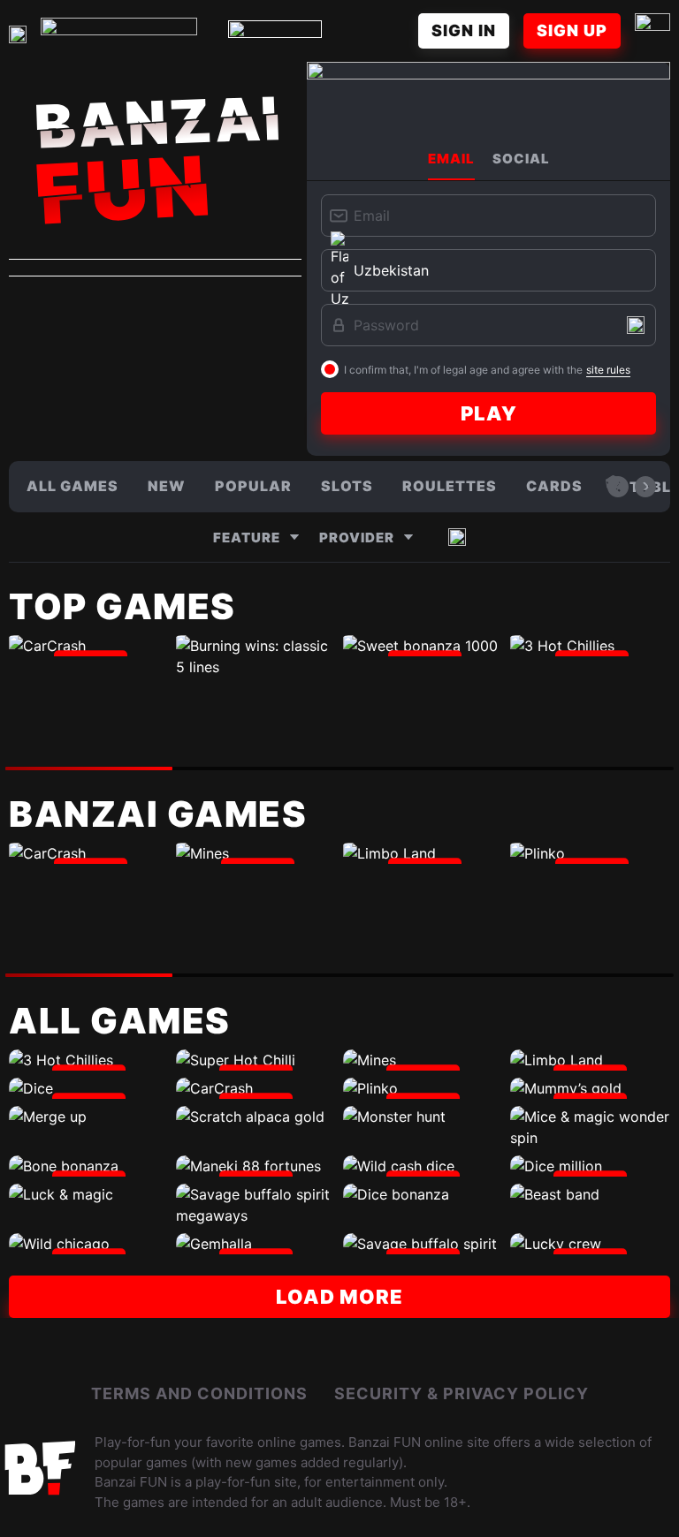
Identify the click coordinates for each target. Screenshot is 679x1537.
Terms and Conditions (199, 1393)
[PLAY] (88, 645)
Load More (339, 1296)
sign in (463, 30)
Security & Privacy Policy (461, 1393)
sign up (572, 30)
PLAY (489, 413)
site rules (608, 369)
